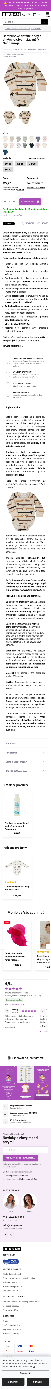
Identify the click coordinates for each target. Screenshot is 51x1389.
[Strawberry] (38, 145)
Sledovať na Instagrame (28, 1058)
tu (34, 1366)
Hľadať (44, 21)
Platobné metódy (10, 1310)
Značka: (10, 56)
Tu (42, 484)
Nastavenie (25, 1373)
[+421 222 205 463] (23, 14)
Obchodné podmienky (12, 1274)
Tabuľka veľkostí (37, 158)
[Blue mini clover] (18, 145)
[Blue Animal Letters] (5, 152)
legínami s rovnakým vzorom (17, 252)
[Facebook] (5, 1234)
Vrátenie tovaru (10, 1282)
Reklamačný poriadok (12, 1286)
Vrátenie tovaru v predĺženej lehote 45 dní (21, 1302)
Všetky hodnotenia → (16, 1004)
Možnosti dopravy (11, 1306)
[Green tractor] (25, 145)
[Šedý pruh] (18, 139)
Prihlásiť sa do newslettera (20, 1158)
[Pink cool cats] (44, 139)
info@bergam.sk (12, 1225)
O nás (5, 1321)
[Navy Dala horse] (31, 145)
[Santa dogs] (5, 145)
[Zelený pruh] (25, 139)
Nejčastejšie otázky (12, 1329)
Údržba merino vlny (11, 1325)
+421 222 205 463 (13, 1216)
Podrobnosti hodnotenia (37, 49)
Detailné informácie (12, 346)
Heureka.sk (10, 1027)
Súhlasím (37, 1382)
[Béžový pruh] (12, 139)
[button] (17, 965)
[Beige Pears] (44, 145)
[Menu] (47, 14)
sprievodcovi (17, 475)
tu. (38, 707)
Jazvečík (40, 337)
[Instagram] (11, 1234)
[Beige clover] (5, 139)
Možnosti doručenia (36, 188)
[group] (17, 947)
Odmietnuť (13, 1382)
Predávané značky (11, 1333)
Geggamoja (24, 236)
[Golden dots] (31, 139)
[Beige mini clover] (12, 145)
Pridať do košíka (27, 201)
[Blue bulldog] (38, 139)
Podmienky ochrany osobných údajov (19, 1278)
